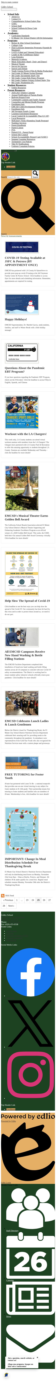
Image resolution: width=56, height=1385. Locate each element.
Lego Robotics (17, 57)
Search (4, 177)
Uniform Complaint (14, 938)
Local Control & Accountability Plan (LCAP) (30, 116)
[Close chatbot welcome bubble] (37, 1357)
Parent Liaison (17, 128)
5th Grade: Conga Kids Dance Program (27, 78)
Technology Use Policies (21, 142)
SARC (14, 24)
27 (49, 900)
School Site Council (19, 135)
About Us (15, 17)
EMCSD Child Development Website (26, 107)
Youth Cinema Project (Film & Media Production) (31, 71)
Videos (14, 31)
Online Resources (18, 88)
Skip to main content (9, 2)
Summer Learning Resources (23, 139)
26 (44, 900)
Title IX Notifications (20, 144)
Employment (11, 931)
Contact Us (16, 19)
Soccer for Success (19, 66)
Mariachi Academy (19, 59)
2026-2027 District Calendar (23, 93)
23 (27, 900)
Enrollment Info (17, 104)
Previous (9, 900)
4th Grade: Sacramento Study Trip (25, 76)
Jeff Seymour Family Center (23, 111)
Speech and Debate (19, 69)
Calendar (10, 933)
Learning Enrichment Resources (24, 114)
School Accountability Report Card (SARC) (29, 137)
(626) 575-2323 (13, 922)
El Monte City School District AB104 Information (32, 38)
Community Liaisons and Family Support (28, 100)
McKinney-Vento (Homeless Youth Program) (30, 121)
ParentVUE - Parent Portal (22, 132)
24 (33, 900)
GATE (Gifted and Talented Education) (27, 52)
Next (10, 906)
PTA (13, 130)
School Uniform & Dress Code (24, 28)
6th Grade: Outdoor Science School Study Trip (30, 80)
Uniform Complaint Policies (23, 146)
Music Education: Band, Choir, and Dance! (29, 62)
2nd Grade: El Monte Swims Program (27, 73)
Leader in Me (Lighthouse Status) (25, 55)
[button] (13, 14)
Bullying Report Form (20, 97)
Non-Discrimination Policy (17, 936)
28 (4, 906)
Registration (11, 940)
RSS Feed (9, 896)
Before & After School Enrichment (25, 43)
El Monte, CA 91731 (13, 918)
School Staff (16, 26)
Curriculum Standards (20, 36)
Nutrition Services (18, 123)
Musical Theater (18, 64)
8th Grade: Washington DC (22, 83)
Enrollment (10, 167)
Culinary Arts (17, 45)
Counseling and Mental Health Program (27, 102)
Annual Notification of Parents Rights (26, 95)
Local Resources (18, 118)
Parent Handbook (18, 125)
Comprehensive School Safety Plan (26, 21)
